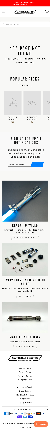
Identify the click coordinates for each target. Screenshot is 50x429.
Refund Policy (25, 368)
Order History (25, 391)
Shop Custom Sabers (25, 237)
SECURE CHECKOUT (24, 409)
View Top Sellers (25, 347)
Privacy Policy (25, 372)
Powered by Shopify (25, 427)
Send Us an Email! (25, 387)
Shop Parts (25, 296)
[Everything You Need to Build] (25, 259)
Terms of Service (25, 376)
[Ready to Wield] (25, 201)
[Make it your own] (25, 317)
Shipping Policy (25, 380)
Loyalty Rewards (25, 402)
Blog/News (25, 399)
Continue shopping (25, 62)
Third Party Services (25, 395)
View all (25, 85)
